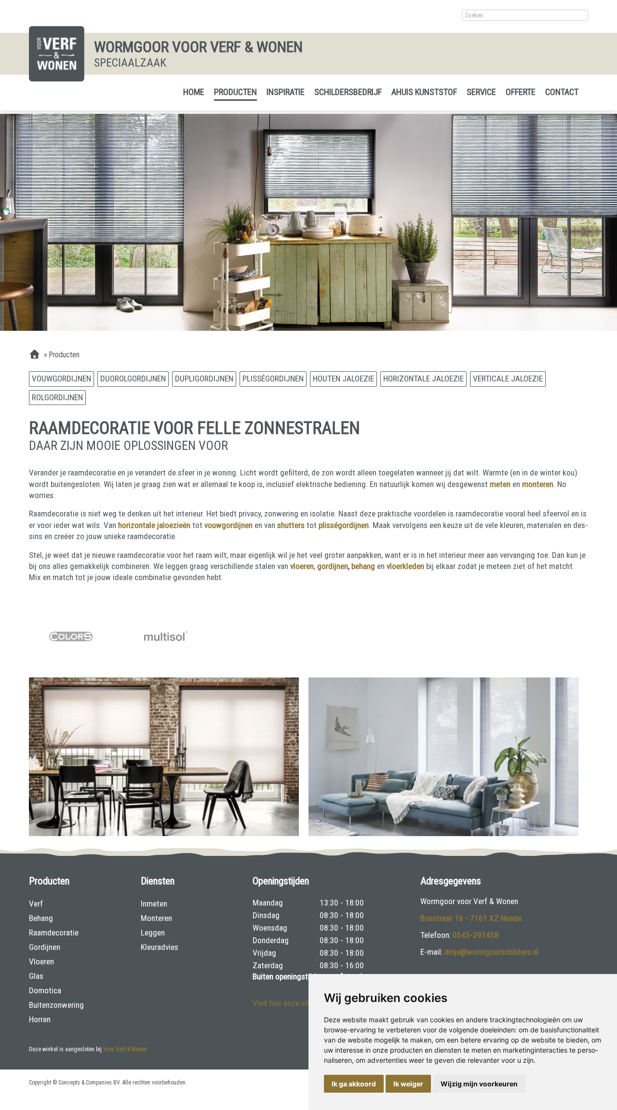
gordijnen (332, 566)
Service (481, 92)
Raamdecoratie (54, 932)
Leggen (153, 932)
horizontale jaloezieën (154, 525)
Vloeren (41, 961)
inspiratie (286, 92)
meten (501, 484)
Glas (36, 976)
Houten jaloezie (343, 378)
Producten (235, 92)
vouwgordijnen (228, 525)
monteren (537, 484)
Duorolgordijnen (133, 378)
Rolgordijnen (57, 397)
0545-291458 (476, 935)
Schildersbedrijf (348, 92)
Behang (41, 918)
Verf (36, 903)
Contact (561, 92)
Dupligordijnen (204, 378)
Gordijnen (44, 947)
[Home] (34, 355)
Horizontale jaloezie (423, 378)
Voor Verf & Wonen (125, 1049)
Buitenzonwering (56, 1005)
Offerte (521, 92)
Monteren (156, 918)
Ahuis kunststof (424, 92)
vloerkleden (406, 566)
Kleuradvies (159, 947)
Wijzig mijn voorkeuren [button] (479, 1084)
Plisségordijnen (273, 378)
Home (193, 92)
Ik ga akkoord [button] (354, 1084)
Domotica (45, 990)
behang (364, 566)
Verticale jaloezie (508, 378)
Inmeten (154, 903)
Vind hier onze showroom (294, 1003)
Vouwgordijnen (61, 378)
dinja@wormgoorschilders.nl (491, 952)
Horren (40, 1019)
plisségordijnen (344, 525)
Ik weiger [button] (408, 1084)
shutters (291, 525)
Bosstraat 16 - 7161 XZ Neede (471, 918)
